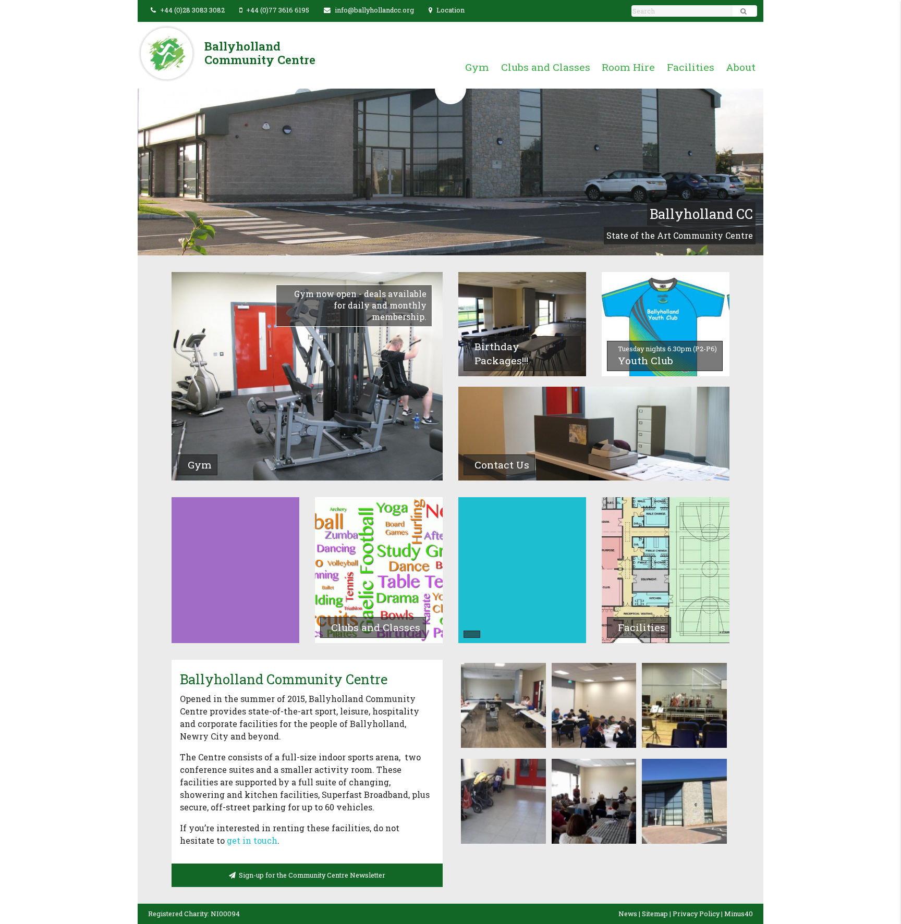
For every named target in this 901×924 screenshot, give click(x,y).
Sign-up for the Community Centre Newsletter (310, 875)
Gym (477, 66)
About (741, 66)
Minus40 (738, 913)
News (627, 913)
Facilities (690, 66)
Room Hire (628, 66)
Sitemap (655, 913)
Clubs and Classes (545, 66)
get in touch (252, 840)
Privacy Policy (696, 913)
